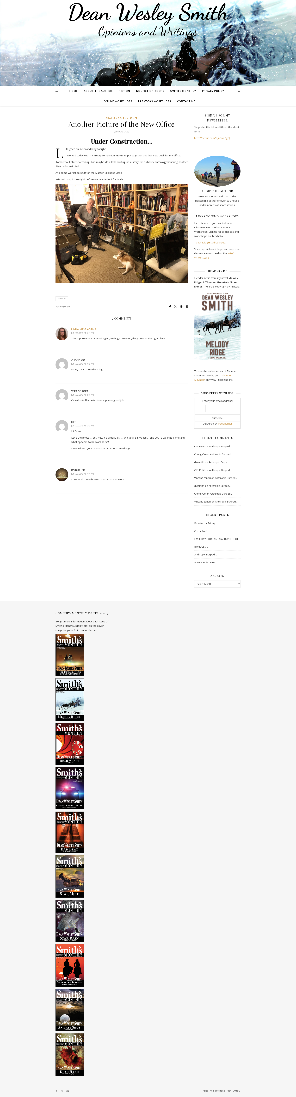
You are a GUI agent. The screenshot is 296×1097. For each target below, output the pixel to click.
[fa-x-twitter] (57, 1091)
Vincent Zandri (202, 501)
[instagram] (62, 1091)
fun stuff (62, 298)
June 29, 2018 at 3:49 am (82, 364)
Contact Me (186, 101)
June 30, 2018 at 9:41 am (82, 474)
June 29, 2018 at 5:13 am (82, 425)
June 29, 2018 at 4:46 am (82, 395)
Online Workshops (118, 101)
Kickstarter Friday (204, 523)
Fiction (124, 91)
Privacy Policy (213, 91)
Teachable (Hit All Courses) (210, 242)
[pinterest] (67, 1091)
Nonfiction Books (150, 91)
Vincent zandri (202, 478)
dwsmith (64, 306)
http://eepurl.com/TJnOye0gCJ (212, 138)
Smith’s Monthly (183, 91)
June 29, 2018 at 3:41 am (82, 333)
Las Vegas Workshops (154, 101)
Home (73, 91)
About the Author (98, 91)
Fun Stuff (130, 118)
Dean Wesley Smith (148, 12)
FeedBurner (225, 423)
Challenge (113, 118)
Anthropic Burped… (220, 446)
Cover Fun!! (200, 531)
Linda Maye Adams (83, 329)
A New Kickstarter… (206, 562)
